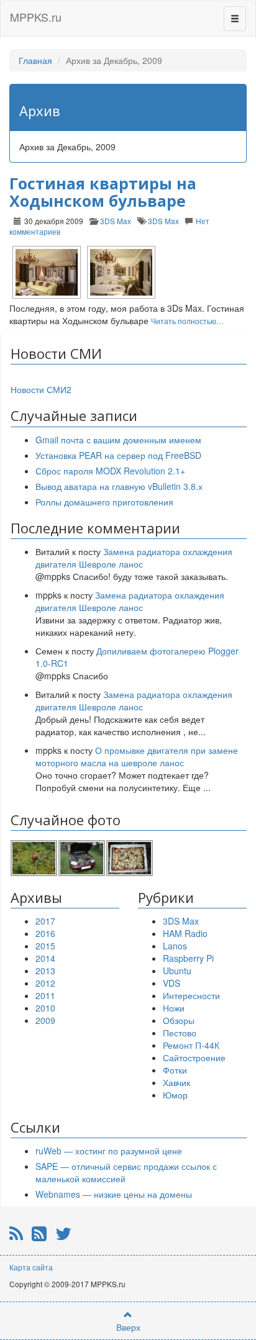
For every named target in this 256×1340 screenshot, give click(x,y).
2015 (45, 945)
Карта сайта (31, 1267)
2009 (45, 1020)
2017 (45, 921)
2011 (45, 995)
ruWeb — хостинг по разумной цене (108, 1150)
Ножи (174, 1008)
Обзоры (178, 1020)
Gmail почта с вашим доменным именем (118, 439)
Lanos (175, 945)
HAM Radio (185, 933)
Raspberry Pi (188, 958)
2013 (45, 970)
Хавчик (176, 1082)
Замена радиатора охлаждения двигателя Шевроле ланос (133, 557)
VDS (171, 983)
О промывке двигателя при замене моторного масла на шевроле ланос (136, 756)
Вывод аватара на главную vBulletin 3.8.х (119, 486)
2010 (45, 1008)
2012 (45, 983)
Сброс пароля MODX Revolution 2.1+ (110, 470)
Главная (35, 60)
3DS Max (115, 220)
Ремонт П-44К (191, 1045)
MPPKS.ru (36, 17)
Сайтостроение (194, 1057)
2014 (45, 958)
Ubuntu (177, 970)
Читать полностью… (187, 320)
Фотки (175, 1070)
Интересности (191, 995)
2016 (45, 933)
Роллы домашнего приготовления (104, 502)
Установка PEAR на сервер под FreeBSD (118, 455)
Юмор (175, 1095)
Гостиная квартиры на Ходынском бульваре (102, 192)
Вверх (128, 1327)
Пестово (179, 1032)
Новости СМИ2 (41, 389)
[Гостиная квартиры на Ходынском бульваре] (47, 272)
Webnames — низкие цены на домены (113, 1194)
